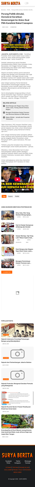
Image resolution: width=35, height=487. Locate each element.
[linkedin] (16, 201)
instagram (18, 463)
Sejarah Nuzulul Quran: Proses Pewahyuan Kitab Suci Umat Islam (16, 408)
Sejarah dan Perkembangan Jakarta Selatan (16, 362)
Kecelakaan (6, 425)
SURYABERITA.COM (16, 54)
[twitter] (6, 201)
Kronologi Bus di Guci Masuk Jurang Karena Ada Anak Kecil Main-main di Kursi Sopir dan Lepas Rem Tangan (16, 432)
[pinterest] (12, 201)
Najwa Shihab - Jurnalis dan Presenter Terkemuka (18, 118)
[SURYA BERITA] (10, 4)
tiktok (8, 463)
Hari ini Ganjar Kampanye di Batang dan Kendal (24, 226)
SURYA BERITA (23, 479)
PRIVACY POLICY (18, 470)
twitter (18, 461)
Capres (10, 196)
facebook (9, 461)
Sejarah (5, 334)
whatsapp (28, 461)
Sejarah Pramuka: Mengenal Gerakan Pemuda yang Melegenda (17, 384)
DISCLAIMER (8, 470)
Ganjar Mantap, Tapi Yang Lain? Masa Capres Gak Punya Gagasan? (24, 237)
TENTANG (15, 467)
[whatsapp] (9, 201)
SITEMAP (8, 467)
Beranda (3, 9)
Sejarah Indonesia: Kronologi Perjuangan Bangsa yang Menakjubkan (15, 340)
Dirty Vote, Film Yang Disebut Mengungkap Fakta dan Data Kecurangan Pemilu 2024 (24, 214)
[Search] (30, 3)
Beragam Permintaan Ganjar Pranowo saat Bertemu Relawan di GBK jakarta (17, 113)
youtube (27, 463)
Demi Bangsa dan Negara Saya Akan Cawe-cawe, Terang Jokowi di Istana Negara (17, 107)
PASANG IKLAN (24, 467)
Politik (8, 9)
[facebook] (2, 201)
